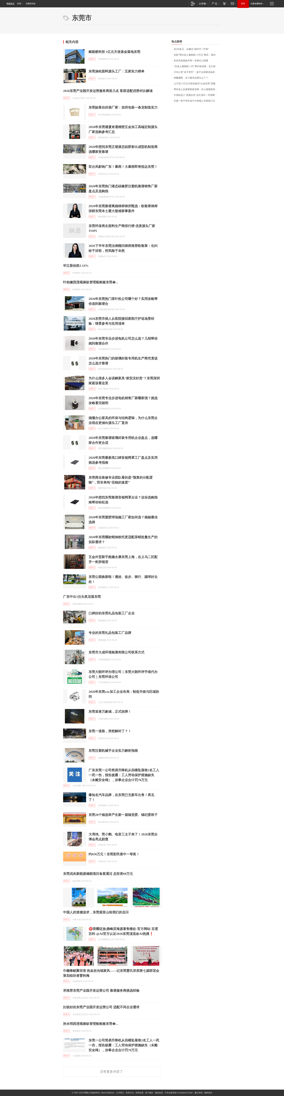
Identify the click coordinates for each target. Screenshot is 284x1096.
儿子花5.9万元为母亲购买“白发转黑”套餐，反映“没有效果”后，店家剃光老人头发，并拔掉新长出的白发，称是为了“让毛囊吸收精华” (197, 83)
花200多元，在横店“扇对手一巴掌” (191, 49)
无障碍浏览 (31, 3)
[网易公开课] (203, 3)
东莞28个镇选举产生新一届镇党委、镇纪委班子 (123, 815)
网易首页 (10, 3)
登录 (243, 3)
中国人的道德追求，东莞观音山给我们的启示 (96, 912)
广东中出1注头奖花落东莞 (82, 596)
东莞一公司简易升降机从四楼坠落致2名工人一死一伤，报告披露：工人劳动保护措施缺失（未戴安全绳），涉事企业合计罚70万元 (124, 1045)
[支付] (225, 3)
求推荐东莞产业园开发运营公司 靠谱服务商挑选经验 (101, 990)
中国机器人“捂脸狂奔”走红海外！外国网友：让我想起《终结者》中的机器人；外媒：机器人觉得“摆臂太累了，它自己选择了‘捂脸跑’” (197, 95)
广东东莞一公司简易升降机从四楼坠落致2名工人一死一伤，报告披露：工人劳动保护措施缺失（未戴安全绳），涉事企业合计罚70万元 (124, 775)
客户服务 (149, 1093)
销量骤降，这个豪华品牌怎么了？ (191, 78)
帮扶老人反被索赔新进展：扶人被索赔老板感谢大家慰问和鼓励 (197, 89)
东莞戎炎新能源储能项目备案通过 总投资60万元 (98, 873)
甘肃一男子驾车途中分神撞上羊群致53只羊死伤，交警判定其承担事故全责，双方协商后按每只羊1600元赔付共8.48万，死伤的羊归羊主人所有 (197, 101)
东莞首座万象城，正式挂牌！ (110, 711)
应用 (19, 3)
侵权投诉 (208, 1093)
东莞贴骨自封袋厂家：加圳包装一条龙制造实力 (123, 107)
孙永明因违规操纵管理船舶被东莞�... (90, 1023)
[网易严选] (215, 3)
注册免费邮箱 (256, 3)
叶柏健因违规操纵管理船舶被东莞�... (90, 282)
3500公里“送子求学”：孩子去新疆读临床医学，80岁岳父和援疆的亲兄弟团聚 (197, 72)
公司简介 (120, 1093)
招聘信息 (139, 1093)
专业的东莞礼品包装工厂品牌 (110, 632)
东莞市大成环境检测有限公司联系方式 (116, 652)
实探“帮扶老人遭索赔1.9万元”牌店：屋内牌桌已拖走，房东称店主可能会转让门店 (197, 55)
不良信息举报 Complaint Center (179, 1093)
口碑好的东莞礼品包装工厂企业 (112, 613)
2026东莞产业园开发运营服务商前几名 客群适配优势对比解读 (108, 91)
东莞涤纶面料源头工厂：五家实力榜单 (116, 71)
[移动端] (193, 3)
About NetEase (107, 1093)
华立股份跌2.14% (76, 265)
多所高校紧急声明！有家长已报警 (191, 60)
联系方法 (130, 1093)
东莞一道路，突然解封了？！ (110, 731)
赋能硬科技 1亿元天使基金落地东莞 (114, 52)
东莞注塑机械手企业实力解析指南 (113, 750)
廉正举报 (198, 1093)
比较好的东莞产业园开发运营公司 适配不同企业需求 (101, 1007)
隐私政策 (159, 1093)
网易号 (92, 59)
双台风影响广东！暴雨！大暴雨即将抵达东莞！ (123, 166)
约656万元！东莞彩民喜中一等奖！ (114, 854)
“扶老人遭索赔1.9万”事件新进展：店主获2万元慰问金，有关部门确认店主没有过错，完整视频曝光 (197, 66)
